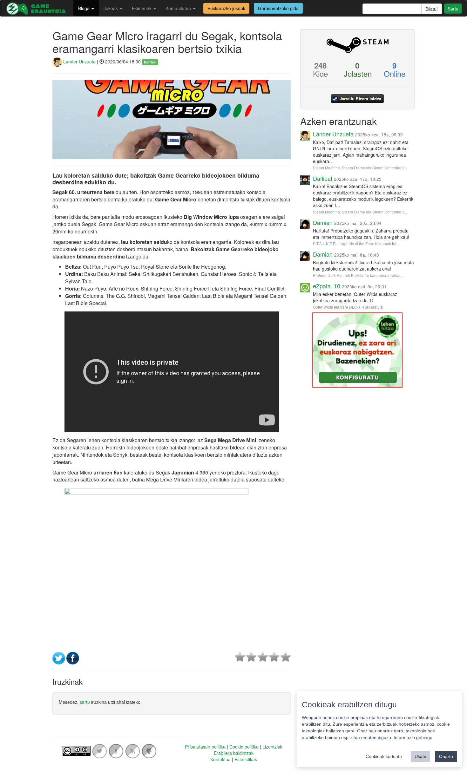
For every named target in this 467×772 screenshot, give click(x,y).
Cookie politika (244, 746)
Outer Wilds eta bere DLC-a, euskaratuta (348, 307)
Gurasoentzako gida (278, 8)
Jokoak (111, 8)
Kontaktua (220, 759)
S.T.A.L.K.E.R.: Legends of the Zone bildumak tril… (356, 243)
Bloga (84, 8)
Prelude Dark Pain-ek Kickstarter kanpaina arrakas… (358, 275)
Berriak (150, 62)
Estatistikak (245, 759)
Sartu (453, 8)
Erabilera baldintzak (234, 753)
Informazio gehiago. (414, 737)
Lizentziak (272, 746)
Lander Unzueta (79, 61)
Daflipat (322, 178)
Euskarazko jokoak (226, 8)
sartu (85, 702)
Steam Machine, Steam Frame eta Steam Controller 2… (361, 167)
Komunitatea (179, 8)
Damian (323, 222)
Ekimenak (142, 8)
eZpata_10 (326, 286)
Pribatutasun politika (205, 746)
